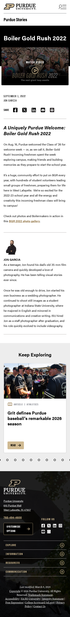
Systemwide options (13, 529)
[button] (52, 110)
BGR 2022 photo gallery (24, 221)
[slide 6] (39, 460)
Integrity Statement (53, 599)
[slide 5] (31, 460)
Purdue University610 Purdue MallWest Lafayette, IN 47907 (17, 505)
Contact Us (39, 606)
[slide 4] (23, 460)
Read (13, 445)
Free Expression (14, 602)
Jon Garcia (10, 100)
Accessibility (12, 599)
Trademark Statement (40, 595)
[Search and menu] (62, 6)
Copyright (14, 591)
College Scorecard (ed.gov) (40, 602)
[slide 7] (47, 460)
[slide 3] (15, 460)
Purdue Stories (15, 19)
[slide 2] (7, 460)
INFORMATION (14, 554)
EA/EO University (30, 599)
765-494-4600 (13, 517)
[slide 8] (55, 460)
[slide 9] (63, 460)
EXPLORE (11, 545)
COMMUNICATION (16, 571)
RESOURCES (13, 563)
